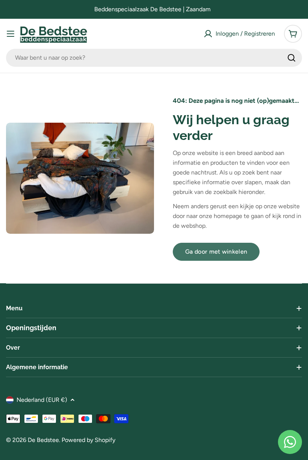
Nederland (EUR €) (42, 399)
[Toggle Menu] (10, 33)
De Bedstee (43, 439)
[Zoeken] (291, 57)
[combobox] (154, 58)
